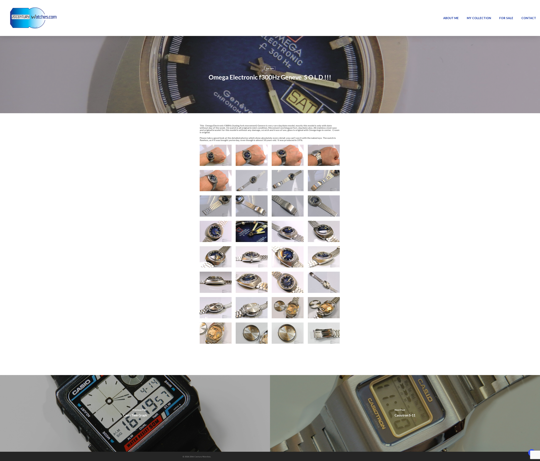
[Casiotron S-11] (405, 413)
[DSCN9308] (324, 181)
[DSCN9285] (324, 155)
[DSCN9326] (288, 206)
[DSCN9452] (324, 333)
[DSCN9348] (216, 231)
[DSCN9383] (216, 282)
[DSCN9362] (216, 257)
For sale (270, 68)
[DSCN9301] (288, 181)
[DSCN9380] (324, 257)
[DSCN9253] (216, 155)
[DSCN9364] (252, 257)
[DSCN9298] (252, 181)
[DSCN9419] (252, 308)
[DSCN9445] (216, 333)
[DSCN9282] (288, 155)
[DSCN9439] (288, 308)
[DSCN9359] (324, 231)
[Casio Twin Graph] (135, 413)
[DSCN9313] (216, 206)
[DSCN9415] (216, 308)
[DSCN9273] (252, 155)
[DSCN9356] (288, 231)
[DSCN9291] (216, 181)
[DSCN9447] (252, 333)
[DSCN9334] (324, 206)
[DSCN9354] (252, 231)
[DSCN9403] (324, 282)
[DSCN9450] (288, 333)
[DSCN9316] (252, 206)
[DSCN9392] (288, 282)
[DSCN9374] (288, 257)
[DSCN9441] (324, 308)
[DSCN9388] (252, 282)
